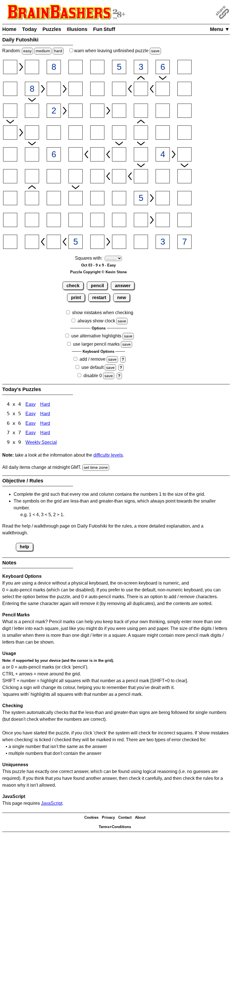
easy (27, 51)
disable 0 (92, 375)
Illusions (77, 29)
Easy (30, 404)
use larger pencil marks (96, 344)
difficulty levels (108, 455)
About (140, 817)
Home (9, 29)
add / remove (93, 359)
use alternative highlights (96, 335)
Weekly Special (41, 442)
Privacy (108, 817)
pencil (97, 285)
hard (58, 51)
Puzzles (51, 29)
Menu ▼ (220, 29)
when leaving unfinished (116, 50)
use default (92, 367)
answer (122, 285)
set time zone (96, 467)
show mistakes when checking (102, 312)
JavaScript (51, 803)
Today (29, 29)
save (155, 51)
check (73, 285)
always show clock (96, 320)
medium (43, 51)
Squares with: (88, 258)
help (24, 546)
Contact (125, 817)
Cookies (91, 817)
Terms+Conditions (115, 827)
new (121, 297)
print (76, 297)
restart (99, 297)
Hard (45, 404)
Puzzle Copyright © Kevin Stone (98, 272)
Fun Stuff (104, 29)
